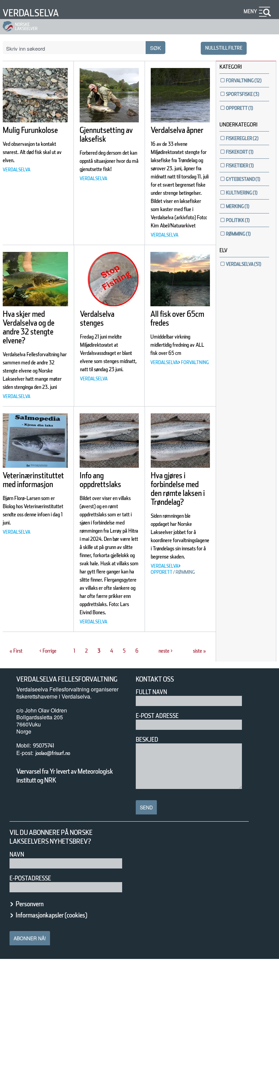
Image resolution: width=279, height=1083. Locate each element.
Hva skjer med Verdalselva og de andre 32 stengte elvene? (28, 327)
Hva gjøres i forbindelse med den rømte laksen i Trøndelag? (178, 488)
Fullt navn (151, 691)
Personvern (30, 904)
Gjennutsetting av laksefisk (106, 134)
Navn (17, 854)
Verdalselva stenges (97, 318)
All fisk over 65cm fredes (177, 318)
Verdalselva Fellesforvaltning (66, 679)
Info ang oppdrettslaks (100, 479)
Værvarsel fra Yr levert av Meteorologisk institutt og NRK (64, 775)
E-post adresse (157, 715)
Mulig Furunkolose (30, 130)
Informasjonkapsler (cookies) (51, 915)
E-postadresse (30, 878)
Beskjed (147, 739)
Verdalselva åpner (177, 130)
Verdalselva (31, 13)
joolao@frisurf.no (52, 753)
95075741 (43, 745)
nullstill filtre (223, 48)
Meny (250, 11)
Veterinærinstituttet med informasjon (33, 479)
